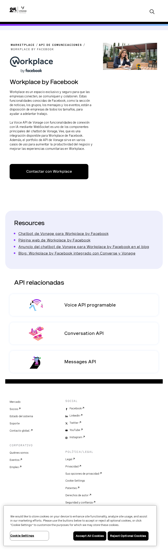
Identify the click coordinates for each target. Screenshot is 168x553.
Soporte (15, 423)
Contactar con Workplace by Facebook (49, 174)
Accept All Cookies (90, 535)
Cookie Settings (75, 480)
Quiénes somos (19, 452)
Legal (68, 459)
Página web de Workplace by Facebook (54, 240)
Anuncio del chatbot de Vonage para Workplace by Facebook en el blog (83, 246)
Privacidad (72, 466)
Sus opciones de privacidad (82, 473)
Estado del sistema (21, 416)
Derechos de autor (77, 495)
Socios (14, 409)
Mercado (15, 401)
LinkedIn (75, 415)
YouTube (75, 430)
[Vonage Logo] (18, 14)
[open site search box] (152, 12)
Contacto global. (20, 430)
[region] (80, 525)
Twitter (74, 422)
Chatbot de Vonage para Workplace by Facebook (63, 233)
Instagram (76, 437)
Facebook (76, 408)
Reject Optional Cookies (128, 535)
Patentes (71, 488)
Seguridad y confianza (79, 502)
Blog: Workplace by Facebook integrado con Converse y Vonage (76, 253)
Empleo (14, 467)
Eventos (14, 460)
